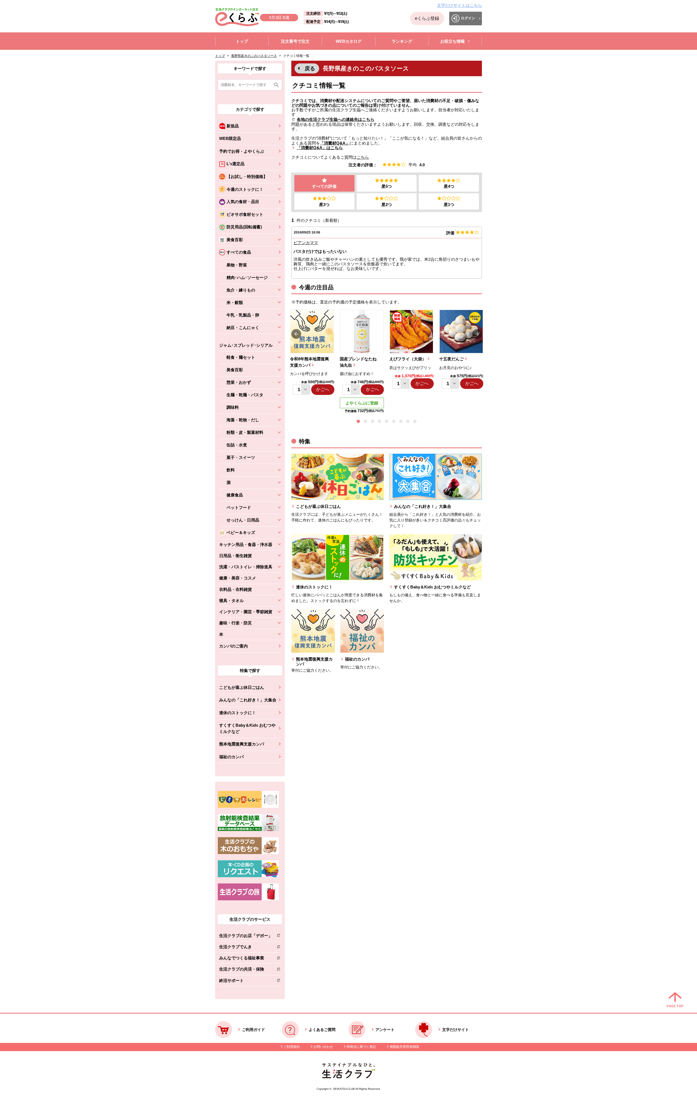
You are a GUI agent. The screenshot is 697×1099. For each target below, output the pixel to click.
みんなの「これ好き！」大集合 (247, 700)
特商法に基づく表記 (361, 1047)
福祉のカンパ (231, 756)
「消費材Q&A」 (335, 143)
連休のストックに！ (237, 712)
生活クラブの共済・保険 (245, 970)
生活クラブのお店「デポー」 (245, 936)
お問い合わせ (323, 1047)
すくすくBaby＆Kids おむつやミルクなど (247, 728)
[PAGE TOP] (675, 1000)
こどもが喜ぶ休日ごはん (241, 687)
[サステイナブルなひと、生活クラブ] (348, 1077)
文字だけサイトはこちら (459, 5)
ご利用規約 (291, 1047)
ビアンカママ (306, 242)
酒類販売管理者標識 (404, 1047)
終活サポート (245, 981)
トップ (220, 56)
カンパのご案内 (233, 646)
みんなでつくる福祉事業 (245, 959)
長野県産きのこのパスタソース (254, 56)
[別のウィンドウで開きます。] (248, 829)
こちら (363, 157)
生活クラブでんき (245, 947)
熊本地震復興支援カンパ (241, 744)
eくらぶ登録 (427, 18)
